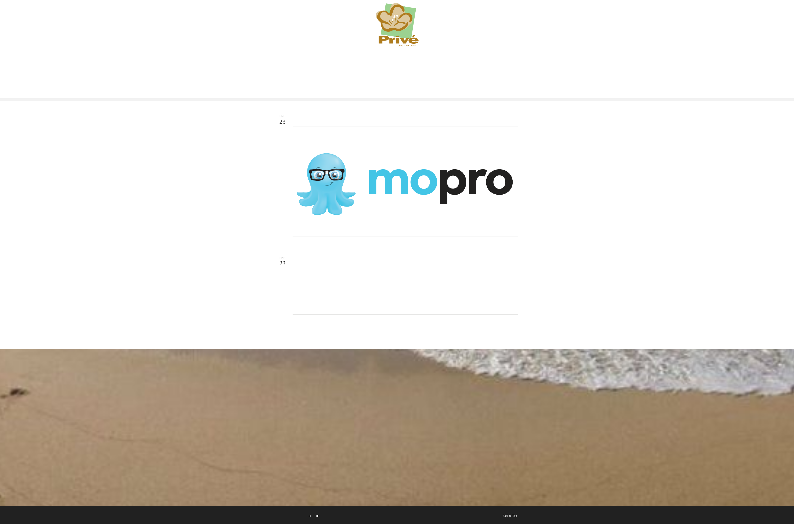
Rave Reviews (479, 18)
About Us (321, 18)
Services (346, 18)
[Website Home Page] (397, 31)
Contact (504, 18)
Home (301, 18)
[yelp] (318, 515)
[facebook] (310, 515)
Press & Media (449, 18)
